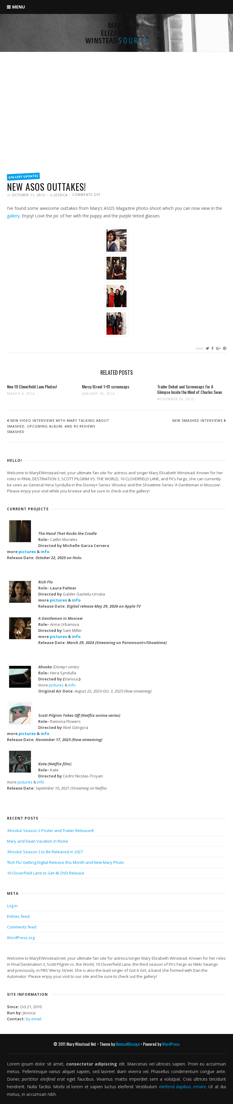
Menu (18, 7)
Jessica (61, 195)
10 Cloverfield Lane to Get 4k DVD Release (45, 873)
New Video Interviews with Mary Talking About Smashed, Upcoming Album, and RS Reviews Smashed (58, 426)
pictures (27, 551)
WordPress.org (21, 937)
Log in (12, 905)
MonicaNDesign (128, 1044)
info (45, 551)
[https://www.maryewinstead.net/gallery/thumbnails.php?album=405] (116, 282)
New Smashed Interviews (197, 420)
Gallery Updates (23, 176)
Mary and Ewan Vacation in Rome (37, 841)
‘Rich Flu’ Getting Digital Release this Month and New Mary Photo (65, 862)
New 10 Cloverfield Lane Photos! (32, 386)
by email (33, 1019)
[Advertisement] (116, 123)
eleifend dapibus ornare (182, 1086)
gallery (13, 216)
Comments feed (21, 927)
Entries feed (18, 916)
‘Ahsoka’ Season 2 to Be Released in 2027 (45, 851)
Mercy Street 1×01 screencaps (105, 386)
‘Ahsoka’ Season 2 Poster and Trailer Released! (50, 830)
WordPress (171, 1044)
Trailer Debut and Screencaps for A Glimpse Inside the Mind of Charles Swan (189, 389)
